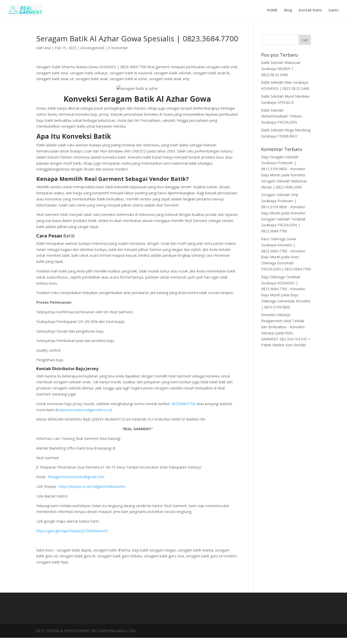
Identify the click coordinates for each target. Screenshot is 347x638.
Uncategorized (92, 47)
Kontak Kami (310, 10)
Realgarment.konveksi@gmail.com (75, 476)
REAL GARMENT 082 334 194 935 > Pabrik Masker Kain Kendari (285, 339)
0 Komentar (118, 47)
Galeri (333, 10)
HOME (272, 10)
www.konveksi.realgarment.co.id (85, 409)
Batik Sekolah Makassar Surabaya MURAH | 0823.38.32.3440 (281, 68)
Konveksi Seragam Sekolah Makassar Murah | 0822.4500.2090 (284, 181)
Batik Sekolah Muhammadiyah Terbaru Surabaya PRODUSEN (281, 116)
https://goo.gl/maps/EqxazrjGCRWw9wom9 (71, 530)
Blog (288, 10)
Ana (47, 47)
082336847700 (183, 403)
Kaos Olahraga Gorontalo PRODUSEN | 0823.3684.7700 (286, 262)
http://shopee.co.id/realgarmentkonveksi (91, 486)
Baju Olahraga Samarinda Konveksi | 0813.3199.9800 (285, 300)
